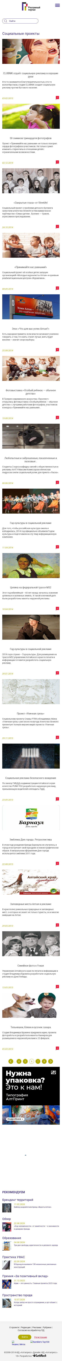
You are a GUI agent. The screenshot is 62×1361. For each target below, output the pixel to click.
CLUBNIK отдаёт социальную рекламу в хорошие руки (30, 75)
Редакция (26, 1327)
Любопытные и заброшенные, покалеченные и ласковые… (31, 459)
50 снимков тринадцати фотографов (30, 138)
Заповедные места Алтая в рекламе (30, 904)
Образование (11, 1238)
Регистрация (40, 1337)
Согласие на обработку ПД (31, 1330)
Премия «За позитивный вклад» (25, 1276)
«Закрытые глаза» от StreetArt (31, 202)
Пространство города (17, 1295)
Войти (25, 1336)
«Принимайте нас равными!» (30, 267)
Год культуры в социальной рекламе (30, 523)
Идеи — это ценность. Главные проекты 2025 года (35, 1283)
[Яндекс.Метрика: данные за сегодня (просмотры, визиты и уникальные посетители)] (18, 1342)
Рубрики (47, 1327)
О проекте (14, 1327)
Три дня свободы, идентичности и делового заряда (36, 1245)
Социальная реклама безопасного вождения (30, 778)
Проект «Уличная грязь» (30, 713)
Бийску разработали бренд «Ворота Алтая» (32, 1207)
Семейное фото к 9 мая (30, 965)
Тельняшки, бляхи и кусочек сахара (31, 1027)
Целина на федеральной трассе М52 (30, 587)
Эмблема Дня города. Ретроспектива (30, 839)
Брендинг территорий (17, 1200)
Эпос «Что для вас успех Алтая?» (30, 328)
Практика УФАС (13, 1257)
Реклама (36, 1327)
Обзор (6, 1219)
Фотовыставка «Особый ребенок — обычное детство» (31, 392)
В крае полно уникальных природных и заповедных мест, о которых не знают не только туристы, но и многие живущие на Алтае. (30, 912)
